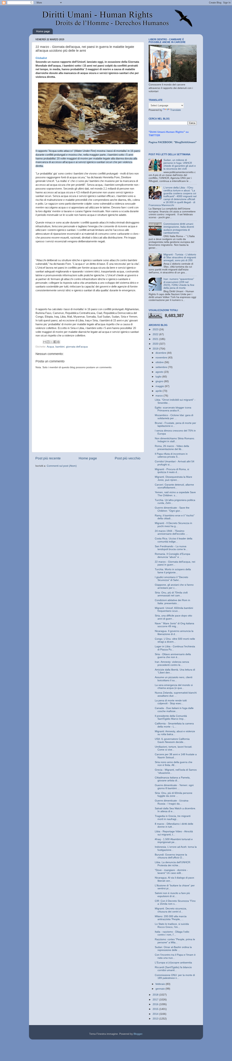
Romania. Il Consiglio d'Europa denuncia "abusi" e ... (172, 555)
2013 (156, 1018)
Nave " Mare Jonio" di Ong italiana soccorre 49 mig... (174, 625)
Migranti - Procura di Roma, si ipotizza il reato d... (172, 471)
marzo (159, 395)
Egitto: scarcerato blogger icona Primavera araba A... (173, 409)
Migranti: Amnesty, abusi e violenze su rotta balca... (175, 733)
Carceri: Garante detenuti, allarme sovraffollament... (174, 486)
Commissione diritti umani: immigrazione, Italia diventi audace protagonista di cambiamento (178, 228)
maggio (160, 386)
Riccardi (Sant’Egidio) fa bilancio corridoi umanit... (173, 969)
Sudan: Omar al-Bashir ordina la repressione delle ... (173, 948)
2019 (156, 348)
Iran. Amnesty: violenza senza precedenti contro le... (172, 663)
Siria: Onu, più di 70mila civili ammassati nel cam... (171, 594)
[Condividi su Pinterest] (58, 342)
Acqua (50, 346)
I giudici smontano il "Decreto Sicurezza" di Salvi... (171, 578)
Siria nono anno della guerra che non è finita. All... (173, 763)
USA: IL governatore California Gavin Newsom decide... (172, 740)
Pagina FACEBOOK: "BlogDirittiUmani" (173, 142)
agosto (160, 372)
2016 (156, 1004)
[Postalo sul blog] (48, 342)
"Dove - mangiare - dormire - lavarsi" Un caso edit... (171, 871)
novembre (162, 357)
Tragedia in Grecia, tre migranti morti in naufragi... (172, 817)
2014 (156, 1014)
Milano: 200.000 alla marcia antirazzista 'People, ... (171, 918)
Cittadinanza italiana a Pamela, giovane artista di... (172, 779)
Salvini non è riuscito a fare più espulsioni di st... (172, 894)
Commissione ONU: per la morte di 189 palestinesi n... (175, 976)
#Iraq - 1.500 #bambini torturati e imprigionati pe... (174, 841)
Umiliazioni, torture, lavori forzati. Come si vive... (173, 748)
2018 (156, 994)
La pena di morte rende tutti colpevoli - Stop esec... (171, 702)
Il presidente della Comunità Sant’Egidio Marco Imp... (171, 717)
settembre (162, 367)
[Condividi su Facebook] (55, 342)
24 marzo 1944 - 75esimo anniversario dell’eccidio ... (171, 532)
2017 (156, 999)
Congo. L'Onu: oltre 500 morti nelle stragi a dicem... (175, 640)
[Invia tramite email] (44, 342)
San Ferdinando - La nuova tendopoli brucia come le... (171, 548)
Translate (175, 110)
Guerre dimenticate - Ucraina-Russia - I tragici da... (172, 802)
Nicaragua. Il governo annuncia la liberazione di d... (174, 632)
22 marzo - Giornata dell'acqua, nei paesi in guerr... (175, 563)
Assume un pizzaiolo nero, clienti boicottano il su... (173, 679)
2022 (156, 334)
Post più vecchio (127, 458)
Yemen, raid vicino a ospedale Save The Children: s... (175, 494)
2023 (156, 329)
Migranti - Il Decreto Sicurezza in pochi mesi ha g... (173, 524)
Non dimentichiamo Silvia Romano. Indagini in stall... (175, 440)
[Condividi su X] (51, 342)
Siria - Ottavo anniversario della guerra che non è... (173, 656)
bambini (60, 346)
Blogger (138, 1034)
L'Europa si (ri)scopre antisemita (173, 962)
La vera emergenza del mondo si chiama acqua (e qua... (174, 686)
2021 (156, 339)
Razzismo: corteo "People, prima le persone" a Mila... (175, 941)
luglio (159, 376)
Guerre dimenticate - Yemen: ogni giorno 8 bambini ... (174, 786)
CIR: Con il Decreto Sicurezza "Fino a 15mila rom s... (175, 902)
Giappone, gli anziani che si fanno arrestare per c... (174, 586)
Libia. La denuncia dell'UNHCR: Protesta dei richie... (173, 864)
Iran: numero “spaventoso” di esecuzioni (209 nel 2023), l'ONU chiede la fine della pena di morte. (178, 283)
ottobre (160, 362)
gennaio (160, 988)
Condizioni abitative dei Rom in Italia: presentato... (172, 601)
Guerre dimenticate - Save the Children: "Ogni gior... (172, 509)
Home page (43, 31)
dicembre (161, 352)
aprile (159, 391)
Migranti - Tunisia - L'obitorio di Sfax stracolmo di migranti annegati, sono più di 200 (179, 257)
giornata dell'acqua (77, 346)
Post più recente (48, 458)
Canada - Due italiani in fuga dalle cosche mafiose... (174, 709)
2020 (156, 343)
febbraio (161, 984)
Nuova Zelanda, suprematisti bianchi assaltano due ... (176, 694)
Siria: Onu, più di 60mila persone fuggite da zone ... (173, 794)
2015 (156, 1009)
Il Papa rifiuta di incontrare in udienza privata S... (171, 455)
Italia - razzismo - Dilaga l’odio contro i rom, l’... (172, 933)
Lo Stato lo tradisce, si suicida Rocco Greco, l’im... (172, 925)
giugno (160, 381)
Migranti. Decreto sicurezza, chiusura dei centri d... (171, 910)
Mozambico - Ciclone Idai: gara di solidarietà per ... (174, 417)
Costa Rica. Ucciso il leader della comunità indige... (173, 540)
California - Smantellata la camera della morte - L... (174, 725)
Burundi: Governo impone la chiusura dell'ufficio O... (171, 856)
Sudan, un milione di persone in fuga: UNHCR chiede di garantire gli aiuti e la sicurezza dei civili (179, 164)
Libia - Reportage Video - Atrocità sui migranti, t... (174, 833)
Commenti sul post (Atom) (62, 465)
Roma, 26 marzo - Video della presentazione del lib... (172, 447)
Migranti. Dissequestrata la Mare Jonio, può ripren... (173, 478)
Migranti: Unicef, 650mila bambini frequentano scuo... (174, 609)
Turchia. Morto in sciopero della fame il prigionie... (173, 571)
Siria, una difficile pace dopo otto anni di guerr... (173, 617)
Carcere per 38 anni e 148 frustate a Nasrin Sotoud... (176, 756)
